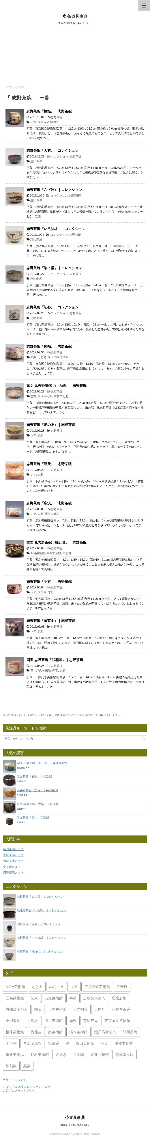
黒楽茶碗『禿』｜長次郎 (33, 817)
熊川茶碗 (130, 1032)
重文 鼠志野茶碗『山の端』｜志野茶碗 (57, 386)
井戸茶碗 (20, 795)
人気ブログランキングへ (19, 1090)
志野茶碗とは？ (13, 855)
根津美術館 (45, 396)
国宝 (55, 670)
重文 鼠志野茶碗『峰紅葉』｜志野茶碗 (57, 542)
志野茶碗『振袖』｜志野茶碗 (49, 346)
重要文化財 (61, 396)
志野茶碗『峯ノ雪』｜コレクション (54, 268)
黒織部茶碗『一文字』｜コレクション (42, 910)
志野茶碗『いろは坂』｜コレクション (56, 229)
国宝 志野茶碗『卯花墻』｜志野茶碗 (55, 660)
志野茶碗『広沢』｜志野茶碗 (49, 503)
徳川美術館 (53, 1021)
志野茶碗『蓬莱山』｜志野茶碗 (51, 621)
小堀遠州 (13, 1021)
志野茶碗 (56, 117)
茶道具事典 (77, 16)
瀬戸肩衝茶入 (105, 1032)
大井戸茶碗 (57, 1009)
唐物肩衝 (119, 998)
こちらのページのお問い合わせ (80, 715)
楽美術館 (55, 1032)
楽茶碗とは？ (12, 866)
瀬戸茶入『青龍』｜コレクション (39, 924)
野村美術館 (40, 1055)
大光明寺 (80, 1009)
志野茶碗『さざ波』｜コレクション (54, 190)
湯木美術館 (78, 1032)
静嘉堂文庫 (124, 1055)
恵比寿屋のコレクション (15, 715)
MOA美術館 (15, 987)
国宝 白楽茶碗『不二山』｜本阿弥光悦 (42, 763)
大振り (34, 357)
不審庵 (122, 987)
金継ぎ (60, 1055)
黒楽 (27, 1066)
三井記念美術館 (40, 670)
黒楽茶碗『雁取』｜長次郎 (34, 776)
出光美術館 (53, 998)
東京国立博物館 (48, 122)
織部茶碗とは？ (13, 860)
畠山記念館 (32, 1043)
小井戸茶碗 (121, 1009)
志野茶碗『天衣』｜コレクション (53, 150)
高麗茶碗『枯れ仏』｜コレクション (40, 951)
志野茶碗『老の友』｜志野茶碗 (51, 425)
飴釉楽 (11, 1066)
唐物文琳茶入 (94, 998)
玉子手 (11, 1043)
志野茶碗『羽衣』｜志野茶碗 (49, 582)
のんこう (56, 987)
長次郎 (19, 781)
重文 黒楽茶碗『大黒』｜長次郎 (38, 804)
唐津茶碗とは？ (13, 872)
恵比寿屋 (36, 161)
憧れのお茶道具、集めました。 (75, 1125)
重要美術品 (15, 1055)
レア (33, 435)
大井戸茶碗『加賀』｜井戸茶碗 (37, 790)
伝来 (34, 998)
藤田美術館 (85, 1043)
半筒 (73, 998)
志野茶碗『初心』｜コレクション (53, 307)
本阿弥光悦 (21, 768)
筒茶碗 (53, 1043)
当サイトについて (14, 1079)
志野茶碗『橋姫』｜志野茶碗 (49, 111)
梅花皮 (36, 1032)
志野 (33, 122)
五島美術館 (37, 553)
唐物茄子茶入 (17, 1009)
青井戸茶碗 (100, 1055)
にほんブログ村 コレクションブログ (26, 1086)
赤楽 (104, 1043)
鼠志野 (67, 553)
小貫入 (32, 1021)
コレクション (59, 156)
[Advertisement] (75, 54)
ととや (37, 987)
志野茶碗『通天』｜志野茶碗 (49, 464)
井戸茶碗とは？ (13, 849)
